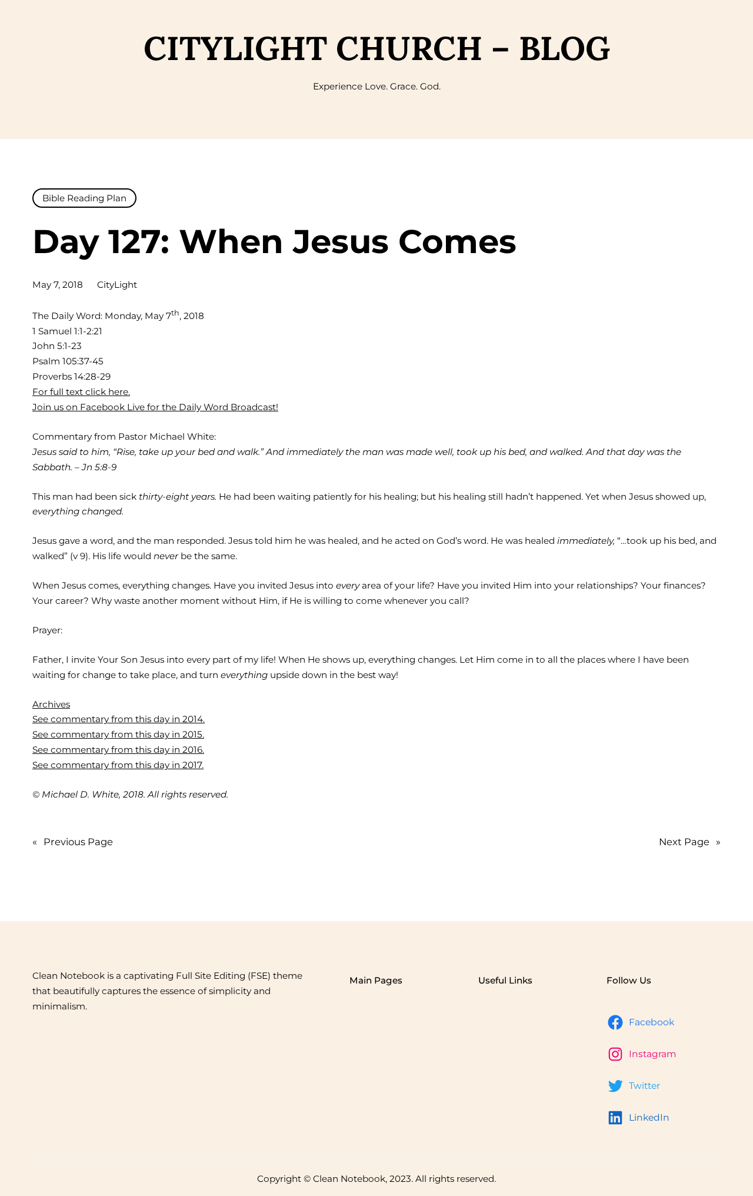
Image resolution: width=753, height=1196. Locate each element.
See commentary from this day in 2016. (118, 749)
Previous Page (72, 842)
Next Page (690, 842)
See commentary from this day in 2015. (118, 734)
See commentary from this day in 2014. (118, 719)
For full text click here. (81, 391)
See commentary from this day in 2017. (118, 764)
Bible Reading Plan (84, 198)
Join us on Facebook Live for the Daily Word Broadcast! (155, 407)
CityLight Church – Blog (377, 48)
